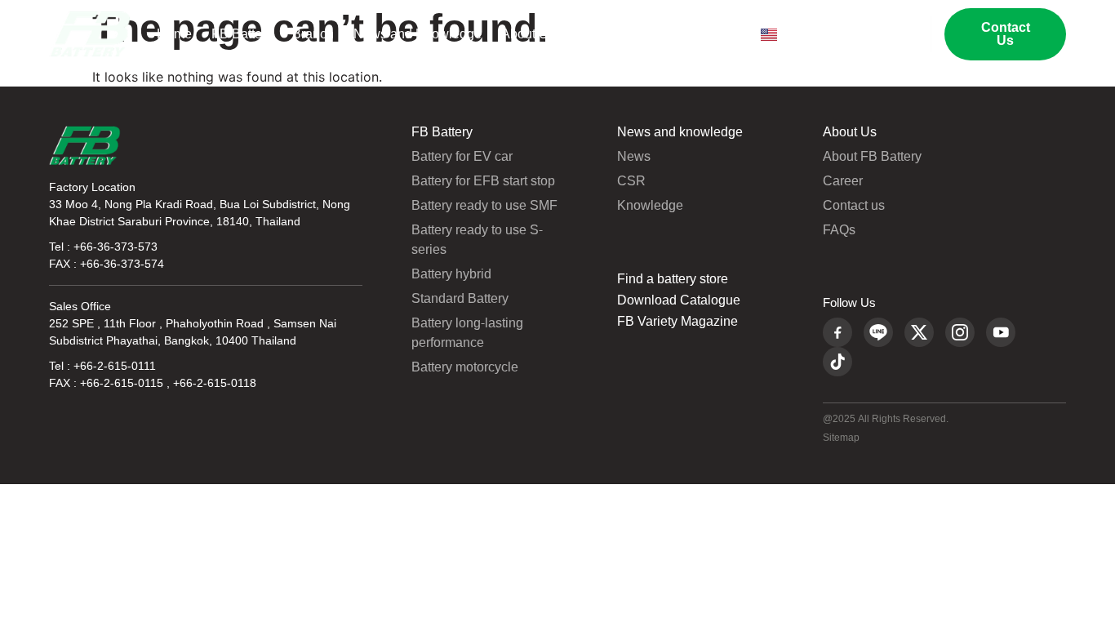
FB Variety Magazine (677, 321)
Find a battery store (672, 279)
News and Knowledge (417, 34)
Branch (313, 34)
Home (174, 34)
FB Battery (242, 34)
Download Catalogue (678, 300)
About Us (528, 34)
